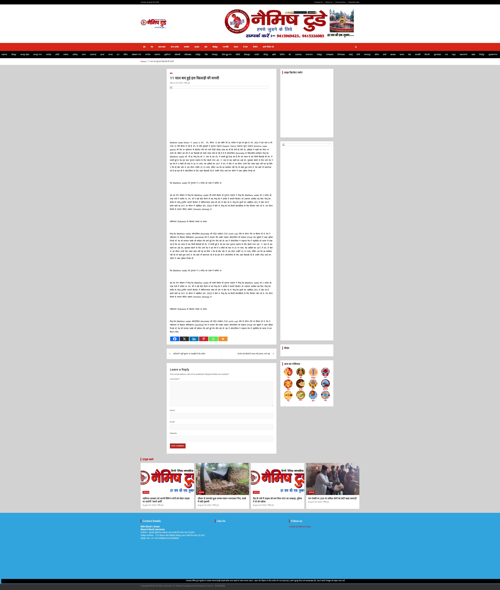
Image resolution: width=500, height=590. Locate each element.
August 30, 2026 (149, 505)
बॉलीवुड (215, 47)
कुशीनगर (167, 54)
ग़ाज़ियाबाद (187, 54)
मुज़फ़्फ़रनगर (493, 54)
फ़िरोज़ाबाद (341, 54)
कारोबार (186, 47)
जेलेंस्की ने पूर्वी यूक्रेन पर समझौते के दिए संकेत (189, 354)
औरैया (125, 54)
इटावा (102, 54)
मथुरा (454, 54)
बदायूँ (350, 54)
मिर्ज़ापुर (481, 54)
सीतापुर (13, 54)
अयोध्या (65, 54)
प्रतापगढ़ (298, 54)
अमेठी (57, 54)
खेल (205, 47)
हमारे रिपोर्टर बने (268, 47)
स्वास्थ (236, 47)
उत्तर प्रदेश (175, 47)
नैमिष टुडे (187, 83)
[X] (184, 339)
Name (172, 410)
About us (329, 2)
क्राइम (197, 47)
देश (152, 47)
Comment (175, 379)
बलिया (377, 54)
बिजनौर (427, 54)
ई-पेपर (245, 47)
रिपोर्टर (255, 47)
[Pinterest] (203, 339)
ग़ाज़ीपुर (198, 54)
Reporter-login (354, 2)
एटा (118, 54)
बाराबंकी (417, 54)
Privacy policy (340, 2)
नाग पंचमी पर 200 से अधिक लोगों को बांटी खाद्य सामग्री (332, 498)
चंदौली (238, 54)
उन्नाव (110, 54)
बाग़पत (402, 54)
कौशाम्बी (177, 54)
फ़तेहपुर (319, 54)
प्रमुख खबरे (148, 459)
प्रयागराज (309, 54)
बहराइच (393, 54)
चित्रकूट (247, 54)
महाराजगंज (463, 54)
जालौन (256, 54)
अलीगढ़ (75, 54)
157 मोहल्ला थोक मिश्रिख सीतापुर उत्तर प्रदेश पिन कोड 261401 (180, 535)
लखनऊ (4, 54)
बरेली (358, 54)
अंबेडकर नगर (136, 54)
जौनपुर (265, 54)
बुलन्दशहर (437, 54)
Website (173, 433)
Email (172, 422)
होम (144, 47)
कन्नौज (147, 54)
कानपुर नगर (37, 54)
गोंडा (206, 54)
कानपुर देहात (24, 54)
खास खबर (161, 47)
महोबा (473, 54)
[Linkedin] (194, 339)
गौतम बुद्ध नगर (227, 54)
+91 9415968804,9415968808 (165, 538)
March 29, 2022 (176, 83)
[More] (222, 339)
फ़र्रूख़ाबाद (329, 54)
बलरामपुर (367, 54)
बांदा (409, 54)
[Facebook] (174, 339)
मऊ (446, 54)
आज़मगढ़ (93, 54)
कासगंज (157, 54)
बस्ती (384, 54)
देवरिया (282, 54)
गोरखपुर (215, 54)
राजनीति (226, 47)
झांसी (274, 54)
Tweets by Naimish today (300, 526)
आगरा (84, 54)
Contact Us (318, 2)
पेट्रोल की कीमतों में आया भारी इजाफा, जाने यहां (254, 354)
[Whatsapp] (213, 339)
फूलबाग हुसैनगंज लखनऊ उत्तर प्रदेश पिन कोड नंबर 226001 (172, 532)
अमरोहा (48, 54)
